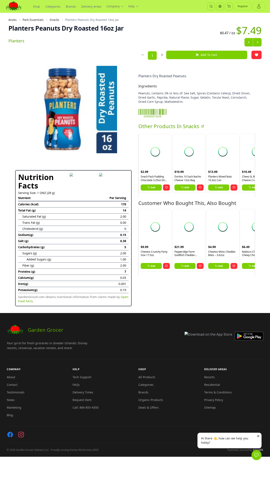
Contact (12, 385)
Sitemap (210, 407)
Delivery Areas (91, 6)
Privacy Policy (213, 400)
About (11, 377)
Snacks (54, 20)
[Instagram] (21, 434)
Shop (36, 6)
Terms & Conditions (218, 392)
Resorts (209, 377)
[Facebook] (10, 434)
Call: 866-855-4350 (86, 407)
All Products (146, 377)
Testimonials (15, 392)
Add (153, 187)
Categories (53, 6)
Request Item (82, 400)
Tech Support (82, 377)
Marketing (14, 407)
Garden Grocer (45, 329)
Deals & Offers (148, 407)
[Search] (211, 6)
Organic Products (150, 400)
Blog (10, 415)
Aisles (12, 20)
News (11, 400)
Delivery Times (83, 392)
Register (243, 6)
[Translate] (220, 6)
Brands (71, 6)
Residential (212, 385)
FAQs (76, 385)
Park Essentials (33, 20)
